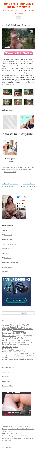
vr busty (32, 354)
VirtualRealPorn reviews (12, 350)
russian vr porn (26, 342)
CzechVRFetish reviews (12, 169)
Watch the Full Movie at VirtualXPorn (19, 53)
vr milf (18, 357)
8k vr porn (24, 324)
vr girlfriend (22, 356)
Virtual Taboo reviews (11, 352)
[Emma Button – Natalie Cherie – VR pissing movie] (7, 102)
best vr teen (9, 335)
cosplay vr (19, 336)
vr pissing (30, 169)
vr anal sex (24, 352)
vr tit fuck (30, 359)
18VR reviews (5, 327)
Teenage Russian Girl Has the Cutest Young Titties (16, 426)
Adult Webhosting (7, 447)
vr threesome (22, 359)
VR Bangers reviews (7, 354)
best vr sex (21, 332)
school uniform (7, 344)
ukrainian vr (21, 346)
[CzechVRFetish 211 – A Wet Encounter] (7, 93)
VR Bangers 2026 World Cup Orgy (11, 433)
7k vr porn (14, 325)
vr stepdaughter (9, 359)
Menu (18, 18)
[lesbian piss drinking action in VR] (28, 93)
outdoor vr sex (23, 169)
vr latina (5, 358)
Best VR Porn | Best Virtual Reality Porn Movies (18, 5)
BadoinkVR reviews (17, 327)
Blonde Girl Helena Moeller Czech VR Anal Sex (27, 186)
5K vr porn (6, 325)
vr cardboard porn (8, 356)
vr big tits (15, 354)
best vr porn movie (18, 331)
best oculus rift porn (24, 328)
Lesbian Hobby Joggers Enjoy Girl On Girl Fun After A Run (18, 436)
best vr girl (7, 330)
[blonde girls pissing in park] (18, 93)
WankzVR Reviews (7, 361)
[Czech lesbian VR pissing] (18, 102)
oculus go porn (17, 337)
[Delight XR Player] (29, 31)
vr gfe (16, 356)
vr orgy (22, 357)
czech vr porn (27, 336)
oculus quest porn (12, 340)
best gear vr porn (9, 329)
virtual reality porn (8, 348)
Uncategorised (20, 167)
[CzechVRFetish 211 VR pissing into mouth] (28, 102)
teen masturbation (24, 344)
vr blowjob (23, 353)
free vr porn (5, 338)
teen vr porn (10, 346)
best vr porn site (8, 333)
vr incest (30, 355)
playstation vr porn (10, 342)
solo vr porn (16, 344)
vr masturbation (12, 357)
